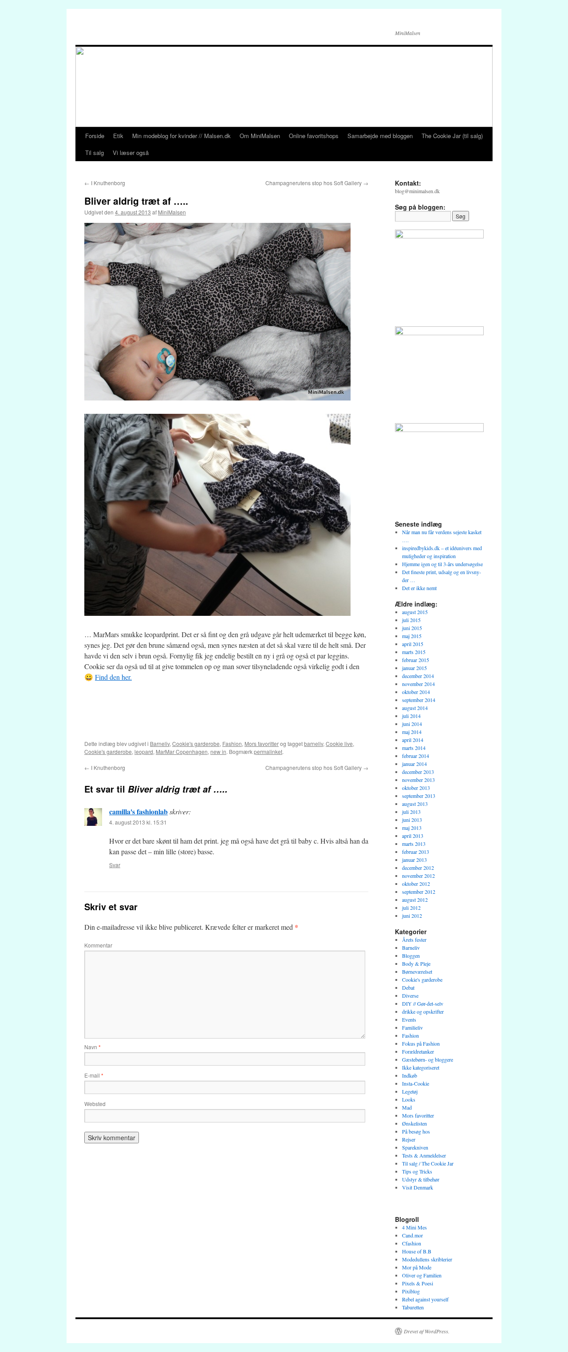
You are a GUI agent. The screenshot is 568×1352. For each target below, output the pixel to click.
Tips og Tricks (417, 1171)
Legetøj (410, 1091)
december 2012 (418, 867)
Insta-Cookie (415, 1083)
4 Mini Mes (414, 1227)
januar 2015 (414, 667)
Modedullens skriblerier (427, 1259)
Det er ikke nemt (419, 587)
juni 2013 (412, 819)
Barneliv (160, 743)
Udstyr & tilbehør (420, 1179)
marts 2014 (414, 747)
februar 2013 (415, 851)
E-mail (93, 1075)
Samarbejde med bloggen (380, 135)
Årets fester (414, 939)
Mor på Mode (416, 1267)
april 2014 (412, 739)
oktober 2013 (416, 787)
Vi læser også (131, 152)
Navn (92, 1047)
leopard (143, 751)
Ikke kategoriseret (420, 1067)
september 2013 (418, 795)
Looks (408, 1099)
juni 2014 (412, 723)
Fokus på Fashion (421, 1043)
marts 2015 (414, 651)
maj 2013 (412, 827)
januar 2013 (414, 859)
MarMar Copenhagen (182, 751)
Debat (408, 987)
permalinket (268, 751)
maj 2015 (412, 635)
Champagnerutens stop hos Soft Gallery (316, 182)
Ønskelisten (414, 1123)
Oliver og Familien (422, 1275)
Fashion (232, 743)
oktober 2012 (416, 883)
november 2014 (418, 683)
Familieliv (412, 1027)
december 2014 (418, 675)
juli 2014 (411, 715)
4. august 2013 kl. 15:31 (138, 822)
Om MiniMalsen (260, 135)
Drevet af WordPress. (427, 1331)
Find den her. (113, 677)
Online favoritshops (314, 135)
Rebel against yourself (425, 1299)
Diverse (410, 995)
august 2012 (415, 899)
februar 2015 (415, 659)
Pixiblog (411, 1291)
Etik (118, 135)
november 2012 (418, 875)
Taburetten (413, 1307)
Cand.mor (412, 1235)
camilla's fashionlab (138, 811)
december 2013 (418, 771)
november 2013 (418, 779)
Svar (114, 864)
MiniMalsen (172, 212)
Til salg (94, 152)
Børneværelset (417, 971)
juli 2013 (411, 811)
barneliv (313, 743)
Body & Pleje (416, 963)
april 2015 (412, 643)
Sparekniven (415, 1147)
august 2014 (415, 707)
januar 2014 (414, 763)
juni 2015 (412, 627)
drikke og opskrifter (423, 1011)
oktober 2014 (416, 691)
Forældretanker (418, 1051)
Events (409, 1019)
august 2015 (415, 611)
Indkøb (409, 1075)
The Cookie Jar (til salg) (452, 135)
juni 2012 (412, 915)
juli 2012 (411, 907)
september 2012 (418, 891)
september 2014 (418, 699)
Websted (95, 1103)
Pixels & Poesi (417, 1283)
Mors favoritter (262, 743)
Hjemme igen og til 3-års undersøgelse (442, 563)
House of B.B (416, 1251)
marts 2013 (414, 843)
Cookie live (339, 743)
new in (218, 751)
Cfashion (411, 1243)
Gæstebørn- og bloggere (427, 1059)
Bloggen (411, 955)
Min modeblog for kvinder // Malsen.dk (181, 135)
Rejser (408, 1139)
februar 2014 (415, 755)
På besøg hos (416, 1131)
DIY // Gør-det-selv (422, 1003)
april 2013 (412, 835)
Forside (94, 135)
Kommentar (98, 945)
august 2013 (415, 803)
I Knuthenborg (104, 182)
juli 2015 (411, 619)
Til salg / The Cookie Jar (428, 1163)
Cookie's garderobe (196, 743)
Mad (407, 1107)
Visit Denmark (417, 1187)
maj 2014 (412, 731)
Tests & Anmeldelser (424, 1155)
